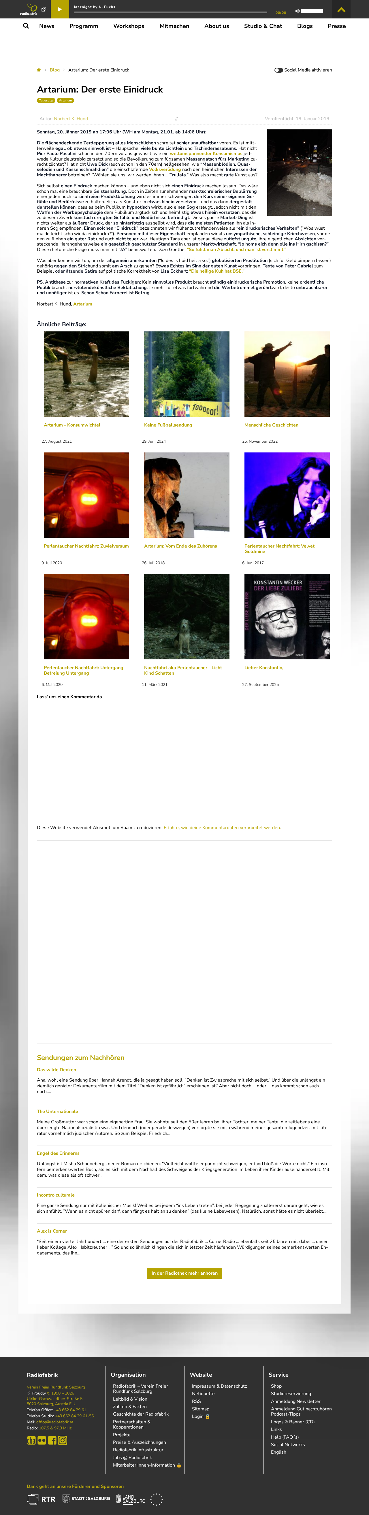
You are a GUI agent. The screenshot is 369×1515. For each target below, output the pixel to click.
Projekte (122, 1435)
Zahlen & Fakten (130, 1406)
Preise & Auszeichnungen (139, 1442)
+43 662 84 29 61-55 (74, 1416)
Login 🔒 (201, 1416)
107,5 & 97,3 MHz (55, 1428)
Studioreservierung (291, 1394)
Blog (55, 70)
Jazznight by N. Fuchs (94, 7)
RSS (196, 1401)
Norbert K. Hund (71, 119)
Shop (276, 1386)
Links (276, 1429)
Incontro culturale (56, 1195)
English (278, 1452)
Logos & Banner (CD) (293, 1422)
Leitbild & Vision (130, 1399)
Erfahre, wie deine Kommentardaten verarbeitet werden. (222, 828)
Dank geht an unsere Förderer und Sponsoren (75, 1486)
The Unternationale (57, 1111)
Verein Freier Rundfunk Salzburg (56, 1387)
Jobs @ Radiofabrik (132, 1457)
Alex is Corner (52, 1231)
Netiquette (203, 1394)
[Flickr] (41, 1440)
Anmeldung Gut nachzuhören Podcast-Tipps (301, 1411)
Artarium (65, 100)
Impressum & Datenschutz (219, 1386)
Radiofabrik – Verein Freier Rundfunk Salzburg (140, 1389)
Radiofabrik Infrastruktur (138, 1450)
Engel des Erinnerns (58, 1153)
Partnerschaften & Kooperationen (131, 1424)
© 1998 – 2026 (60, 1393)
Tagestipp (46, 100)
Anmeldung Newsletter (296, 1401)
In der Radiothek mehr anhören (185, 1273)
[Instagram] (62, 1440)
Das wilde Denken (56, 1070)
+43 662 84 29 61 (70, 1410)
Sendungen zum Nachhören (81, 1057)
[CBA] (31, 1440)
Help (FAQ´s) (285, 1437)
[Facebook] (52, 1440)
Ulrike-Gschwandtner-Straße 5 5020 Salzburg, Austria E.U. (54, 1401)
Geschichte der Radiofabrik (141, 1414)
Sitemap (200, 1409)
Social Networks (288, 1445)
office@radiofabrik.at (54, 1422)
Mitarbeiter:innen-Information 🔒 (147, 1465)
